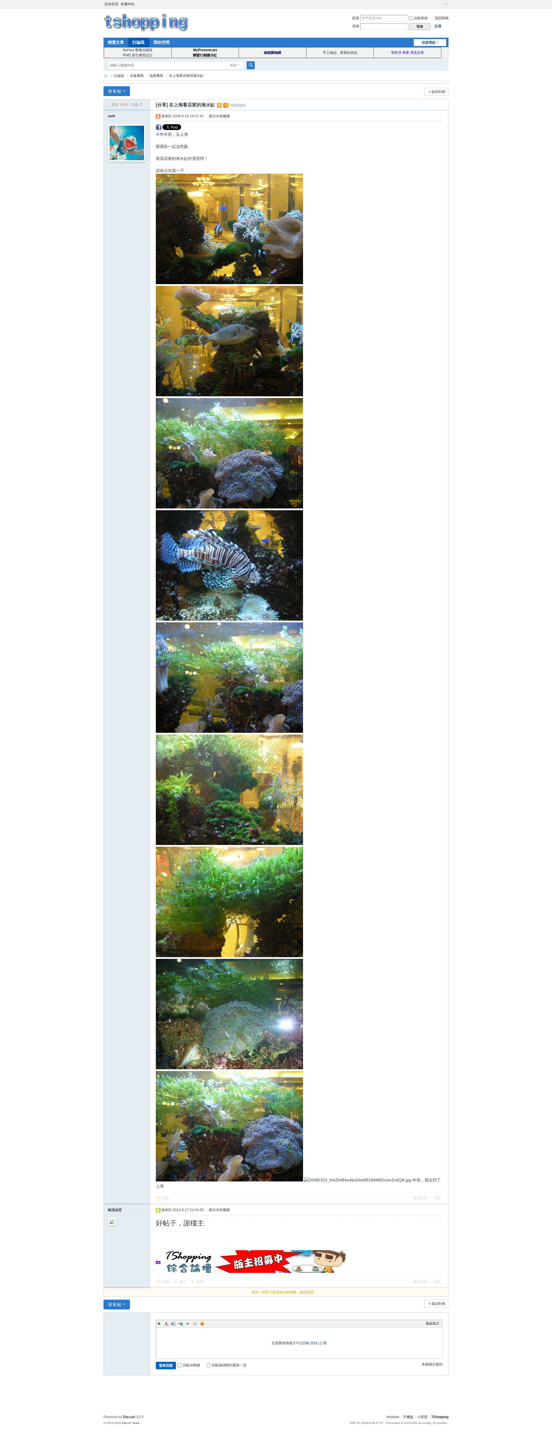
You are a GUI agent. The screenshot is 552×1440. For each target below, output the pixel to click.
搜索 (233, 65)
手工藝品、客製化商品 (340, 53)
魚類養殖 (156, 76)
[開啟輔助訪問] (440, 4)
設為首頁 (111, 4)
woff (111, 116)
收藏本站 (128, 4)
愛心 (182, 1282)
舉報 (437, 1198)
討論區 (139, 42)
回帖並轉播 (191, 1365)
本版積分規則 (432, 1364)
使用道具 (420, 1198)
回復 (165, 1198)
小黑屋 (422, 1417)
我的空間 (162, 42)
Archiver (392, 1417)
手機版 (408, 1417)
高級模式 (432, 1324)
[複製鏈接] (238, 105)
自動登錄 (421, 18)
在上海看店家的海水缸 (186, 76)
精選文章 (116, 42)
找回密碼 (441, 18)
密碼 (355, 26)
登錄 (313, 1343)
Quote (188, 1323)
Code (195, 1323)
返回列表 (438, 92)
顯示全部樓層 (219, 116)
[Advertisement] (276, 1394)
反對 (200, 1282)
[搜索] (251, 65)
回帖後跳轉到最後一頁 (229, 1365)
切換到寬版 (445, 4)
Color (166, 1323)
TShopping (105, 76)
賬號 (355, 18)
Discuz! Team (130, 1422)
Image (173, 1323)
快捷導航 (429, 43)
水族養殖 (137, 76)
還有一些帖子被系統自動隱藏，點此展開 (283, 1292)
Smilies (202, 1323)
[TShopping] (146, 22)
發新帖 (115, 91)
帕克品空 (115, 1210)
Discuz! (129, 1417)
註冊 (438, 26)
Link (180, 1323)
